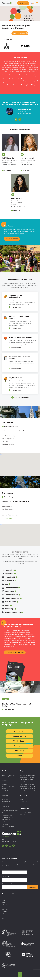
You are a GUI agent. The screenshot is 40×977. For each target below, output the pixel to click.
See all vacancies (12, 239)
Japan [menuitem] (3, 900)
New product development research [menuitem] (9, 779)
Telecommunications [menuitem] (8, 826)
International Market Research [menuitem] (28, 775)
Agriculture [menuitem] (5, 804)
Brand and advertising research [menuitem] (8, 783)
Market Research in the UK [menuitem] (27, 788)
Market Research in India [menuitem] (27, 784)
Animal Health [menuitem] (6, 801)
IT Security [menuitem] (23, 815)
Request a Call (19, 731)
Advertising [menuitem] (5, 799)
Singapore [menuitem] (5, 909)
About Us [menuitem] (22, 799)
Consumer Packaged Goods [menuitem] (9, 810)
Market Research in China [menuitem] (27, 777)
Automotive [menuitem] (5, 806)
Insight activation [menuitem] (7, 790)
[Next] (19, 119)
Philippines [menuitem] (5, 907)
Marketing (19, 751)
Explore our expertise (19, 33)
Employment (19, 746)
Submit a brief (23, 3)
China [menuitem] (3, 898)
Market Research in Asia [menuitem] (26, 779)
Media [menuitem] (3, 822)
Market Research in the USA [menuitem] (28, 791)
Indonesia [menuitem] (4, 904)
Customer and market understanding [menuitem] (8, 775)
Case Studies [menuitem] (23, 801)
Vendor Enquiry (19, 741)
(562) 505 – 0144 (7, 448)
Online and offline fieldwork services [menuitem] (9, 787)
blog (5, 699)
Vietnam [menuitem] (4, 918)
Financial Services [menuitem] (7, 815)
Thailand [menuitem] (4, 911)
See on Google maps (11, 426)
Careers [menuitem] (22, 804)
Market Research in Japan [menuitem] (27, 782)
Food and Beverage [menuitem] (7, 817)
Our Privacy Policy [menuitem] (25, 812)
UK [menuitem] (3, 913)
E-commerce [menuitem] (5, 813)
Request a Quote (19, 736)
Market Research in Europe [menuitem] (27, 786)
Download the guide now (15, 652)
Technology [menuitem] (5, 824)
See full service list (21, 397)
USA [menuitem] (3, 916)
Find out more (16, 307)
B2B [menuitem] (3, 808)
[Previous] (15, 119)
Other (19, 756)
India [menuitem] (3, 902)
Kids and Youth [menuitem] (6, 819)
